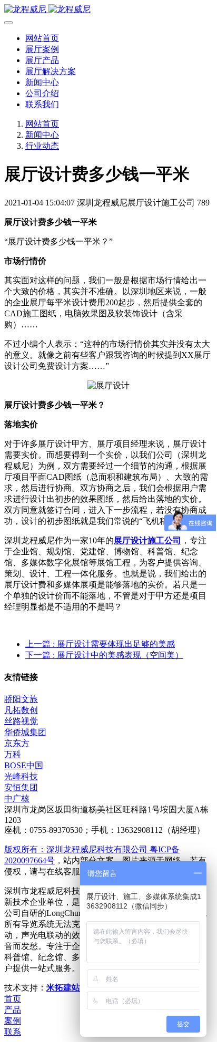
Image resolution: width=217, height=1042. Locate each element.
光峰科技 (21, 776)
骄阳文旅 (21, 699)
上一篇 (100, 643)
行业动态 (42, 145)
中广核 (16, 798)
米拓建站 (64, 987)
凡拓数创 (21, 710)
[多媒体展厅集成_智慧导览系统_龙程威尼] (108, 9)
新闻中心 (42, 134)
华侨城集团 (25, 732)
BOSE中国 (23, 765)
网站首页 (42, 38)
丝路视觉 (21, 721)
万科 (12, 754)
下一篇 (104, 655)
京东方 (16, 743)
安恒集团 (21, 787)
